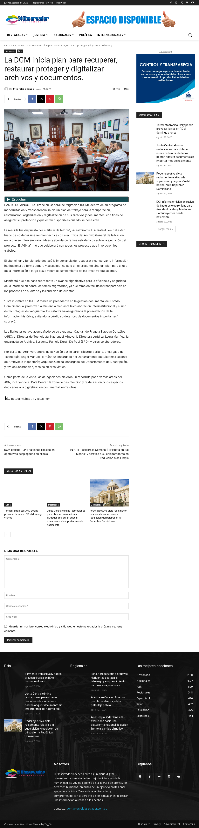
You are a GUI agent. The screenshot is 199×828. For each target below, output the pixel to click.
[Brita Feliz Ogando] (6, 89)
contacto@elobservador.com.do (87, 808)
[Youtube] (192, 3)
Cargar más (164, 229)
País (20, 51)
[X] (182, 3)
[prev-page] (6, 534)
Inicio (7, 45)
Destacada (53, 504)
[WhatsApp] (59, 99)
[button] (190, 35)
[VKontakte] (178, 776)
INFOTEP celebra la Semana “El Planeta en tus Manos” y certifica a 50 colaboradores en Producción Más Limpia (99, 454)
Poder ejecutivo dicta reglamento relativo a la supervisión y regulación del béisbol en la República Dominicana (173, 181)
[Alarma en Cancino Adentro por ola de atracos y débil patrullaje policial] (79, 702)
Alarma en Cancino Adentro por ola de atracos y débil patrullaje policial (108, 701)
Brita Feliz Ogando (23, 88)
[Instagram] (176, 3)
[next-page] (12, 534)
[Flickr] (159, 776)
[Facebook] (171, 3)
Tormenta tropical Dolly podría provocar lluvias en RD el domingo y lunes (23, 514)
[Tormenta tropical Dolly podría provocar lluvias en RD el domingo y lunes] (23, 493)
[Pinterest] (50, 99)
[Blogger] (140, 776)
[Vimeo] (187, 3)
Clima (8, 504)
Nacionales (19, 45)
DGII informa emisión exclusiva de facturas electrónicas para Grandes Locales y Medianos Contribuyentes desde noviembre (175, 209)
